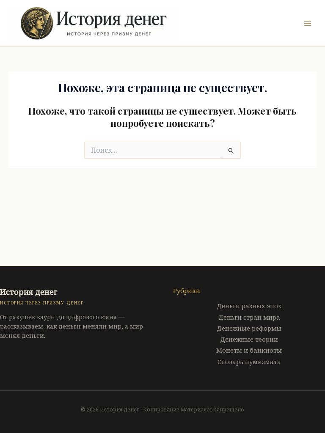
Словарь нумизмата (249, 361)
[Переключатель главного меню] (308, 23)
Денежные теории (249, 339)
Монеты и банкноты (249, 350)
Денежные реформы (249, 328)
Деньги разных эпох (249, 305)
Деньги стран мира (249, 317)
